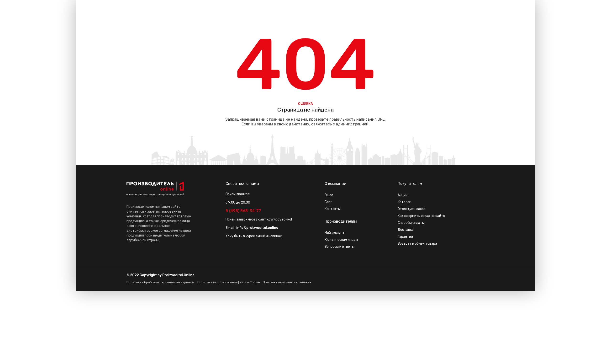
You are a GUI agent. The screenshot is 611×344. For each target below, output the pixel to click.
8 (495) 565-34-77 (243, 211)
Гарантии (405, 237)
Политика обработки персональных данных (160, 282)
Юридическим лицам (341, 240)
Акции (402, 195)
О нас (329, 195)
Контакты (333, 209)
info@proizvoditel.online (257, 228)
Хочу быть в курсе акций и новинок (254, 236)
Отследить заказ (412, 209)
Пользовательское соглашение (287, 282)
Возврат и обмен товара (417, 244)
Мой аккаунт (335, 233)
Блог (328, 202)
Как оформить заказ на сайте (421, 216)
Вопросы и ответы (339, 247)
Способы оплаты (411, 223)
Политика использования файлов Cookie (228, 282)
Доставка (406, 230)
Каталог (404, 202)
